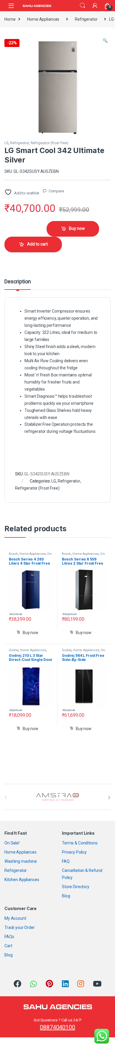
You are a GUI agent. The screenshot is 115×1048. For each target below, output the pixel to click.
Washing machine (20, 861)
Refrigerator (86, 19)
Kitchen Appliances (21, 879)
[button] (105, 40)
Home (9, 19)
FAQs (9, 936)
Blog (66, 895)
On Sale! (11, 843)
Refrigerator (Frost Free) (50, 143)
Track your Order (19, 927)
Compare (56, 191)
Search (82, 5)
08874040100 (57, 1027)
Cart (8, 945)
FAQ (66, 861)
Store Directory (75, 886)
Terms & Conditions (79, 843)
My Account (15, 918)
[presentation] (109, 797)
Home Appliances (43, 19)
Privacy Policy (74, 852)
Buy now (77, 228)
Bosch (13, 554)
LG (6, 143)
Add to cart (37, 244)
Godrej (14, 650)
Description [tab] (17, 282)
